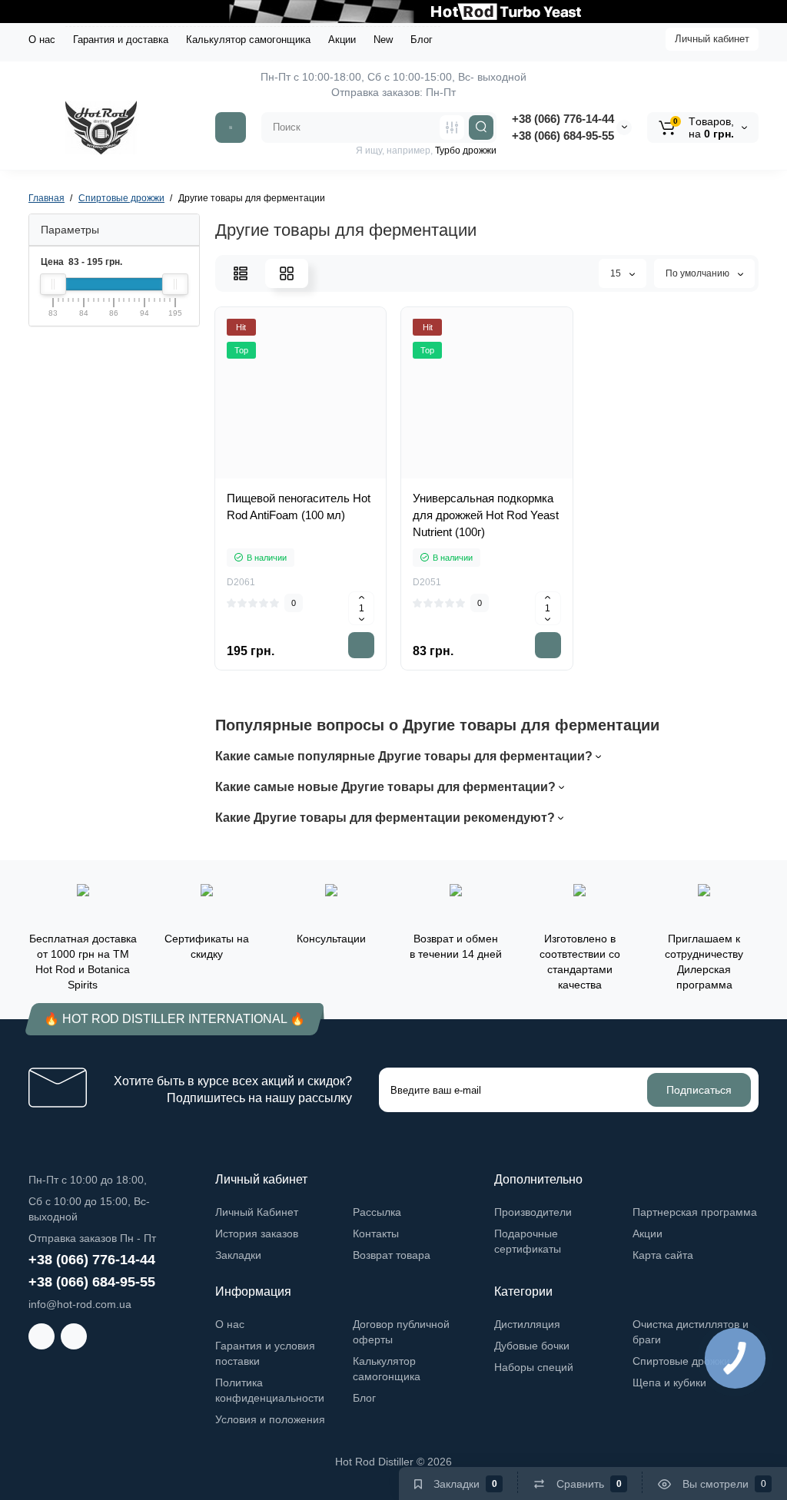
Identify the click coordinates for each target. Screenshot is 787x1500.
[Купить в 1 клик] (284, 475)
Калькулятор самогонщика (248, 39)
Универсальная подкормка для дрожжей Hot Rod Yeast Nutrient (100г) (486, 515)
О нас (41, 39)
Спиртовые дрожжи (681, 1361)
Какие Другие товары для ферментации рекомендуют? (386, 817)
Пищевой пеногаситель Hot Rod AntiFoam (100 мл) (298, 507)
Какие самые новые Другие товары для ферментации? (387, 786)
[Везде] (452, 127)
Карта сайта (663, 1255)
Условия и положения (270, 1419)
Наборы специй (533, 1367)
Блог (421, 39)
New (383, 39)
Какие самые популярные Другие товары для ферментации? (405, 756)
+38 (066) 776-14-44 (563, 118)
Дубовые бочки (531, 1345)
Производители (533, 1212)
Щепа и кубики (669, 1382)
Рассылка (377, 1212)
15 (616, 273)
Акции (342, 39)
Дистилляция (527, 1324)
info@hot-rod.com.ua (79, 1304)
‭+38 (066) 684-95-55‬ (563, 135)
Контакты (376, 1233)
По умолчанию (699, 273)
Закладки (238, 1255)
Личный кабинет (712, 39)
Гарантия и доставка (120, 39)
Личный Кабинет (256, 1212)
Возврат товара (391, 1255)
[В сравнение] (317, 475)
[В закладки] (351, 475)
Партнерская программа (695, 1212)
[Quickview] (250, 475)
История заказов (256, 1233)
